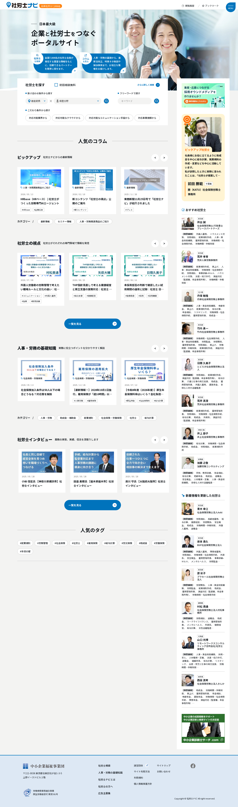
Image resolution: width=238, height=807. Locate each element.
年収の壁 (25, 551)
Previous (155, 157)
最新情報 (45, 221)
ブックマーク (212, 5)
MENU (230, 8)
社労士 (133, 417)
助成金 (143, 543)
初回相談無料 (67, 85)
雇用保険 (92, 543)
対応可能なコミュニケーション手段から (109, 117)
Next (164, 157)
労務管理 (43, 543)
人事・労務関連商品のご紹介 (94, 221)
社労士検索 (104, 765)
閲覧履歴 (189, 5)
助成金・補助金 (68, 417)
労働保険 (159, 543)
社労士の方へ (105, 786)
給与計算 (149, 417)
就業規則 (88, 417)
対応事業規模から (147, 117)
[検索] (106, 101)
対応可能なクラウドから (68, 117)
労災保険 (127, 543)
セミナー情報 (64, 221)
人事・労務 (46, 417)
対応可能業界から (38, 117)
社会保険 (60, 543)
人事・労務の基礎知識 (110, 772)
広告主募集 (104, 793)
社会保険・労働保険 (111, 417)
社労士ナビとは (106, 779)
